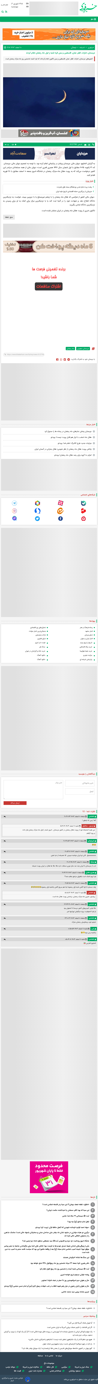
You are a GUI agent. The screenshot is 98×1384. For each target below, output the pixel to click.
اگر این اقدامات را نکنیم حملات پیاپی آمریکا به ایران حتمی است (69, 1327)
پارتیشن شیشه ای (86, 659)
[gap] (14, 521)
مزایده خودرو (87, 655)
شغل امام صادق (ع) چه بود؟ (78, 1221)
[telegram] (14, 506)
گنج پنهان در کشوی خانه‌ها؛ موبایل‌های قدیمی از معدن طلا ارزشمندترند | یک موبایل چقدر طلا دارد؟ (57, 1348)
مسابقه (40, 1355)
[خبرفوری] (87, 8)
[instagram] (14, 513)
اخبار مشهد (89, 631)
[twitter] (65, 359)
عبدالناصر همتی (55, 1370)
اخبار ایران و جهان (87, 638)
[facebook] (57, 359)
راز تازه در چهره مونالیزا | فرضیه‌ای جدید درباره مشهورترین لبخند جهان (67, 1344)
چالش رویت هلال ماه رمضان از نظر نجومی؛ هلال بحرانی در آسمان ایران (63, 449)
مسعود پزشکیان (75, 1370)
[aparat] (60, 506)
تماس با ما (49, 1355)
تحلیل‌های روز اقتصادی (38, 627)
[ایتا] (60, 513)
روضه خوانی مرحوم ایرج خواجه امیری (74, 1274)
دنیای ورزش (89, 635)
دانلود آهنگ (41, 655)
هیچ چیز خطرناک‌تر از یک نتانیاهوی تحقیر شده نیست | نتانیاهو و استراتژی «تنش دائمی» (60, 1339)
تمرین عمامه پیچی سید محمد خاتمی (75, 1291)
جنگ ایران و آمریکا (82, 1367)
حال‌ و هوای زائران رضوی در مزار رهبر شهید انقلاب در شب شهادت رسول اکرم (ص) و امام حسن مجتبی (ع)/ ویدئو (46, 1286)
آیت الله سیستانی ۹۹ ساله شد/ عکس (75, 1216)
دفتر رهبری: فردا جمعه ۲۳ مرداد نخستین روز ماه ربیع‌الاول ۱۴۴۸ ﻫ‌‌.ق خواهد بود (59, 1263)
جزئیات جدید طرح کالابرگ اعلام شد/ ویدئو (74, 443)
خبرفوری (73, 1379)
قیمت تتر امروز (40, 642)
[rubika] (37, 506)
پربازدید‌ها (91, 1301)
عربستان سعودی (83, 348)
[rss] (5, 11)
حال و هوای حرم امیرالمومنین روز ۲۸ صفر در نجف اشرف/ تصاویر (65, 1280)
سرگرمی (64, 1367)
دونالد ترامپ (10, 1367)
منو (92, 19)
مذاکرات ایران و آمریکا (31, 1367)
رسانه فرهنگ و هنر (86, 627)
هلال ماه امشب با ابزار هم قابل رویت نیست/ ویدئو (71, 437)
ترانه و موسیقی (40, 635)
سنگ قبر (42, 647)
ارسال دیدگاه (15, 803)
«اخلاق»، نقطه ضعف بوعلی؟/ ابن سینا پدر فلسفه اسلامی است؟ (65, 1204)
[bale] (83, 506)
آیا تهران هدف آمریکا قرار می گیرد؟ (79, 1322)
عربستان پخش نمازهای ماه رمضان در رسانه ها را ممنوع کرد (68, 431)
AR (27, 6)
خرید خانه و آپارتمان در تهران (35, 651)
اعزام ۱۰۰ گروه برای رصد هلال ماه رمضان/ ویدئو (72, 455)
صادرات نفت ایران (35, 1370)
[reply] (4, 816)
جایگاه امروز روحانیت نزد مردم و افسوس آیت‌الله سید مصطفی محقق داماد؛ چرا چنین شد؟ (55, 1241)
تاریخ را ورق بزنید (86, 642)
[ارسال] (85, 144)
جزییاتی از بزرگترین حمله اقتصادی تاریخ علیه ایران (74, 191)
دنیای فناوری (41, 638)
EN (27, 3)
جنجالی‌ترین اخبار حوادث (37, 631)
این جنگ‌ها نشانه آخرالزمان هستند (76, 1257)
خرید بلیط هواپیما (86, 651)
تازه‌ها (92, 1197)
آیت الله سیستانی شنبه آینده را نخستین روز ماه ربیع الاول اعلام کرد (64, 1269)
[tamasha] (83, 513)
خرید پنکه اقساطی (86, 647)
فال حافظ (50, 1367)
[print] (89, 144)
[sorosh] (37, 513)
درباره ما (59, 1355)
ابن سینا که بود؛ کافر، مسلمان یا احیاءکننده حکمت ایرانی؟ (68, 1210)
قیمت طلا (17, 1370)
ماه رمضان (70, 348)
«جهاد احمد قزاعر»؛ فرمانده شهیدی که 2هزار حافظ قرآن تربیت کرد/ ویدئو (62, 1227)
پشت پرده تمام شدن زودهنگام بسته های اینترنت (74, 187)
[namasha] (83, 521)
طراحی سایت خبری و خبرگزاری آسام (12, 1379)
